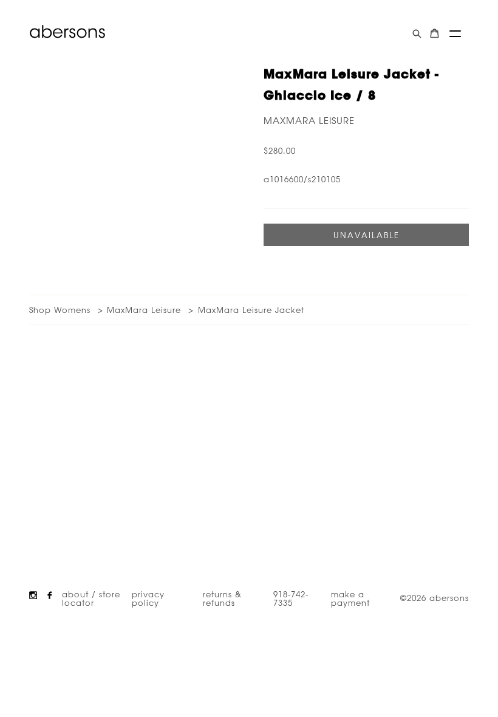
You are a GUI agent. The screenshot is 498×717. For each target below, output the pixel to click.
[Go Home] (67, 31)
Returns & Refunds (222, 598)
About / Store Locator (91, 598)
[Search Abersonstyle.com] (417, 34)
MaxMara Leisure (309, 120)
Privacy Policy (148, 598)
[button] (455, 34)
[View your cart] (434, 34)
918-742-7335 (291, 598)
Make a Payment (350, 598)
